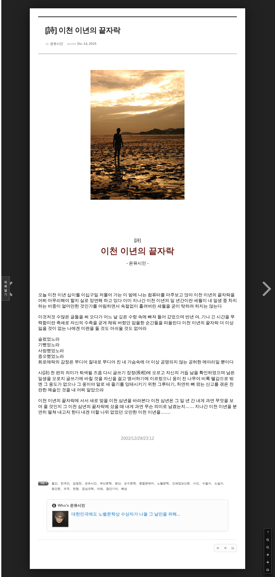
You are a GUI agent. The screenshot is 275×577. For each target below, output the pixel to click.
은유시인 (91, 483)
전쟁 (76, 488)
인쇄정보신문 (181, 483)
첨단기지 (112, 488)
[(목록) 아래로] (268, 562)
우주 (67, 488)
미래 (100, 488)
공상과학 (88, 488)
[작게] (268, 547)
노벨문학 (163, 483)
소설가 (218, 483)
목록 (5, 288)
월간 (54, 483)
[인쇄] (268, 570)
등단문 (56, 488)
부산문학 (106, 483)
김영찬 (77, 483)
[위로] (268, 554)
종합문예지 (146, 483)
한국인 (65, 483)
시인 (196, 483)
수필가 (206, 483)
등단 (118, 483)
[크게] (268, 539)
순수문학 (130, 483)
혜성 (124, 488)
